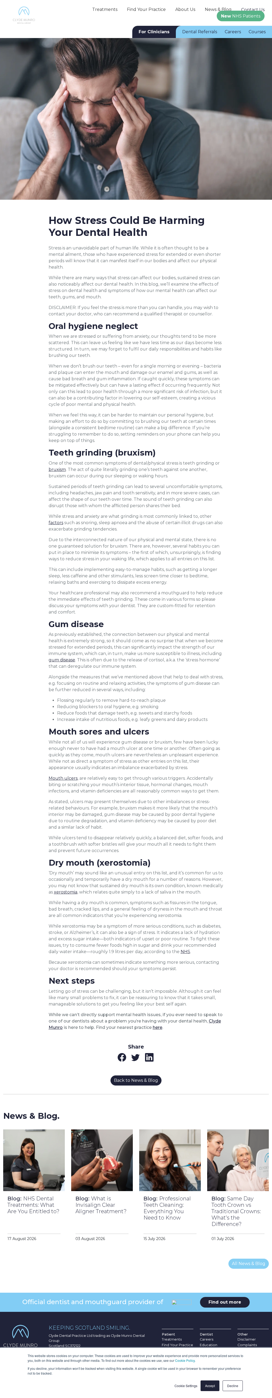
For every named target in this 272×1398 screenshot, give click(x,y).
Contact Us (253, 9)
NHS (185, 951)
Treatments (104, 9)
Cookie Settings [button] (186, 1385)
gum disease (62, 659)
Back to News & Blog (136, 1080)
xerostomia (65, 892)
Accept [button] (210, 1385)
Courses (257, 31)
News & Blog (218, 9)
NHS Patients (240, 16)
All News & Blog (248, 1263)
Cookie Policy (185, 1360)
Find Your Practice (146, 9)
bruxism (57, 469)
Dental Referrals (199, 31)
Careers (233, 31)
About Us (185, 9)
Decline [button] (232, 1385)
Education (208, 1345)
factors (56, 522)
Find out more (225, 1302)
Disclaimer (246, 1339)
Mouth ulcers (63, 778)
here (157, 1027)
